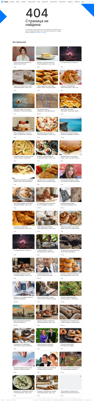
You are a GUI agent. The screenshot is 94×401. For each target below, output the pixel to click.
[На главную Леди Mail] (5, 2)
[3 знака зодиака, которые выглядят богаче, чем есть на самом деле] (47, 245)
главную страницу (41, 32)
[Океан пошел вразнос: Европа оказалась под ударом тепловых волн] (70, 128)
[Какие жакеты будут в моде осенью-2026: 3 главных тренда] (47, 292)
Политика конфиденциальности (59, 399)
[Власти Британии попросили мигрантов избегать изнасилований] (23, 316)
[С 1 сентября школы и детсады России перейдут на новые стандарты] (47, 198)
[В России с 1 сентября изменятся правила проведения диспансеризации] (23, 292)
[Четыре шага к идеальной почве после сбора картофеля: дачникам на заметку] (70, 245)
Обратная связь (88, 399)
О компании (8, 399)
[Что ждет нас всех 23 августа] (70, 57)
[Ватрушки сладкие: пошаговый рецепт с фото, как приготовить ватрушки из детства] (70, 222)
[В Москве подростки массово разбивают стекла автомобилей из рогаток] (23, 104)
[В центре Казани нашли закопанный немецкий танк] (70, 198)
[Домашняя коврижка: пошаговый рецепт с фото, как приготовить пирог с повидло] (23, 175)
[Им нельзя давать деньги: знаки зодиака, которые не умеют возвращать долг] (23, 363)
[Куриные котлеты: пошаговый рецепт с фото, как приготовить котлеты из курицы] (47, 175)
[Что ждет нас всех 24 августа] (23, 245)
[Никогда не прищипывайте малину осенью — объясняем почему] (70, 292)
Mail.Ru (3, 399)
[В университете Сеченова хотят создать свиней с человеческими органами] (70, 316)
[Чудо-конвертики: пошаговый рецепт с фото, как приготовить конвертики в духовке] (47, 81)
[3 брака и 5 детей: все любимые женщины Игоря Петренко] (47, 363)
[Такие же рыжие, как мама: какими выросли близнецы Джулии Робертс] (47, 339)
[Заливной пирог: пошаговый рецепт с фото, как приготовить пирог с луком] (70, 151)
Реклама (14, 399)
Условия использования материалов (75, 399)
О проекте (35, 399)
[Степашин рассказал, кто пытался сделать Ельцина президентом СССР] (47, 269)
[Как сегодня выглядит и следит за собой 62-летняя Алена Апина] (70, 175)
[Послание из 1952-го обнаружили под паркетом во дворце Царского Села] (47, 104)
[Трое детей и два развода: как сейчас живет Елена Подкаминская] (23, 57)
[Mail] (2, 2)
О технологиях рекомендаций (45, 399)
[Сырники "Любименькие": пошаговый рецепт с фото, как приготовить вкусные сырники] (70, 81)
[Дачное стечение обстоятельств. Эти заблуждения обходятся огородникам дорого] (70, 363)
